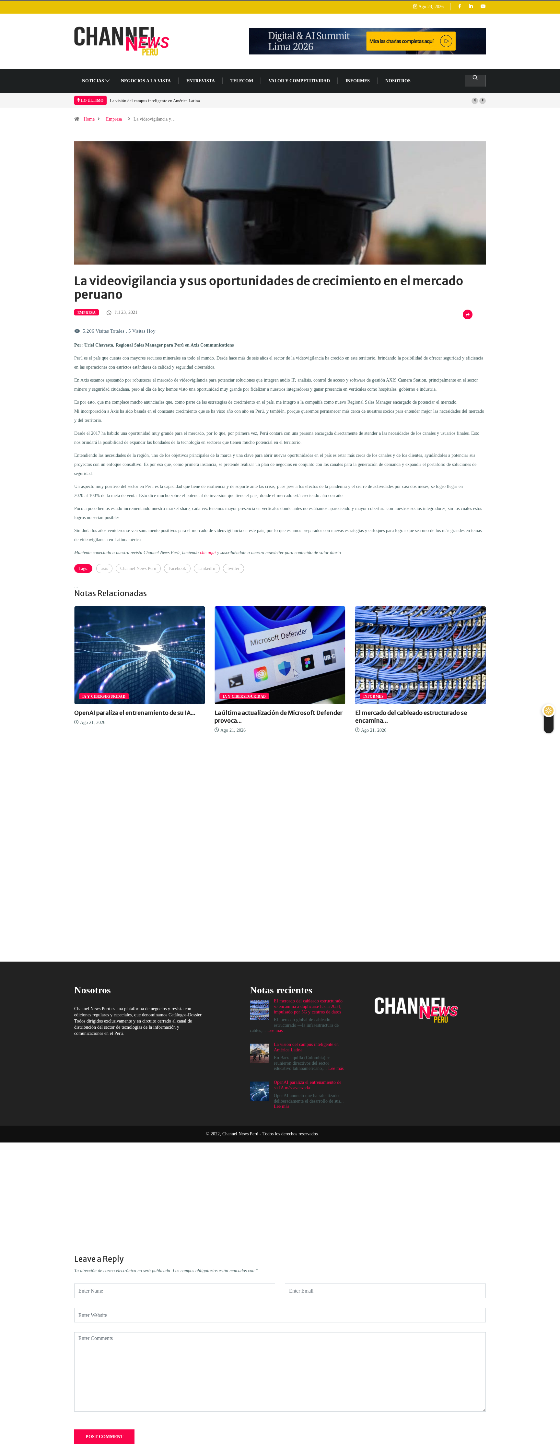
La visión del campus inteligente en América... (481, 712)
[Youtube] (483, 6)
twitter (233, 568)
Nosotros (398, 80)
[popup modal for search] (475, 81)
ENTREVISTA (200, 80)
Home (89, 119)
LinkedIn (206, 568)
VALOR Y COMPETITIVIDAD (299, 80)
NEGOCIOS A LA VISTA (146, 80)
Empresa (114, 119)
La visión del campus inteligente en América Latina (124, 100)
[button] (475, 101)
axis (104, 568)
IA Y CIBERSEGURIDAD (167, 696)
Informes (357, 80)
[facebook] (459, 6)
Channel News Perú (138, 568)
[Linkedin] (471, 6)
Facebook (177, 568)
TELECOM (241, 80)
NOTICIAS (93, 80)
